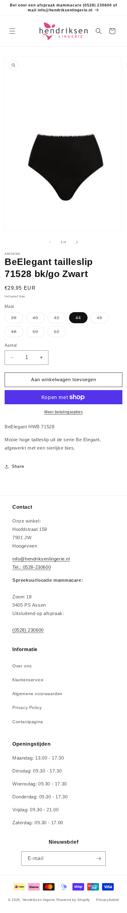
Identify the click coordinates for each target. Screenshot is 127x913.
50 (39, 333)
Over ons (22, 665)
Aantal (11, 345)
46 (103, 319)
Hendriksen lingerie (39, 900)
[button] (12, 31)
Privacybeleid (107, 900)
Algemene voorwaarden (37, 693)
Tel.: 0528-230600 (31, 567)
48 (17, 333)
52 (60, 333)
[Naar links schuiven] (50, 242)
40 (39, 319)
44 (78, 317)
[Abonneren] (98, 858)
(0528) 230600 (28, 630)
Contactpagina (27, 721)
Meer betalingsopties (63, 412)
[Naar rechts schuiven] (77, 242)
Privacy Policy (27, 707)
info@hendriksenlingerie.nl (41, 558)
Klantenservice (27, 679)
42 (60, 319)
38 (17, 319)
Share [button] (18, 466)
